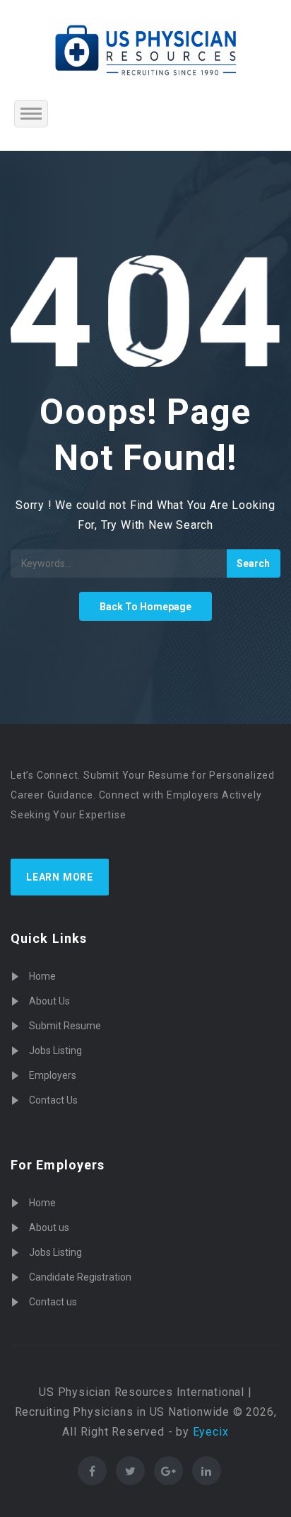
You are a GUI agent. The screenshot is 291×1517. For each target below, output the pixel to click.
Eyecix (211, 1431)
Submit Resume (65, 1025)
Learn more (59, 877)
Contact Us (53, 1100)
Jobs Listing (55, 1050)
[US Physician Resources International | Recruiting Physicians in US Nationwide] (145, 49)
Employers (52, 1075)
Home (42, 976)
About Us (49, 1001)
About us (49, 1227)
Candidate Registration (80, 1277)
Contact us (53, 1301)
